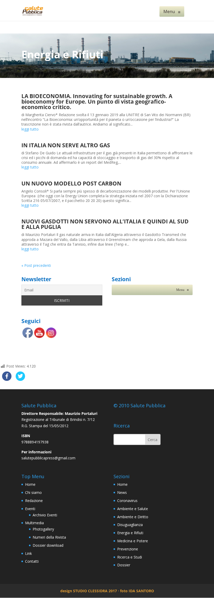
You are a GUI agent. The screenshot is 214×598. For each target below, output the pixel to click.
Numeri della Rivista (49, 537)
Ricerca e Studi (129, 557)
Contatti (32, 561)
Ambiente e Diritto (132, 516)
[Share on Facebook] (6, 379)
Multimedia (34, 522)
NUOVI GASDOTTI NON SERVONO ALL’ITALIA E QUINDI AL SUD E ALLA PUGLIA (105, 224)
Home (30, 484)
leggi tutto (30, 129)
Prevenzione (127, 548)
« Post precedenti (36, 265)
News (122, 492)
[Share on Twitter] (20, 379)
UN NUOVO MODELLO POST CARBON (71, 183)
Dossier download (48, 545)
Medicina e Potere (132, 540)
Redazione (34, 500)
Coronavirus (127, 500)
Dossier (123, 564)
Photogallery (43, 529)
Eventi (30, 508)
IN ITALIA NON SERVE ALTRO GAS (65, 145)
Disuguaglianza (130, 524)
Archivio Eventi (45, 514)
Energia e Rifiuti (130, 532)
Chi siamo (33, 492)
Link (28, 553)
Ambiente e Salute (132, 508)
